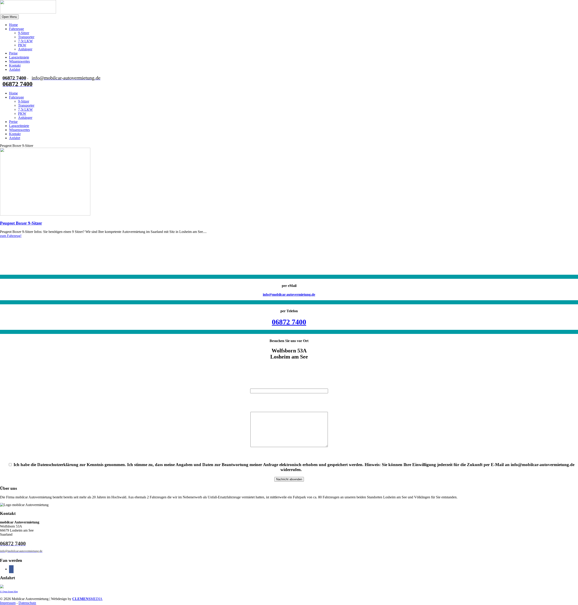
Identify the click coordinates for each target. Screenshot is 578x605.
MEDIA (87, 599)
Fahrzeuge (16, 29)
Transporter (26, 37)
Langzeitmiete (19, 57)
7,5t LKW (25, 41)
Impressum (8, 603)
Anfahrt (14, 69)
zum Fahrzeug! (10, 236)
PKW (22, 45)
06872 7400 (289, 322)
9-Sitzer (23, 33)
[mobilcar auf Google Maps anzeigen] (2, 587)
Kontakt (15, 65)
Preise (13, 53)
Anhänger (25, 49)
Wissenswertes (19, 61)
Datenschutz (27, 603)
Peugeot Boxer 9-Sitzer (21, 223)
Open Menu (9, 17)
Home (13, 25)
